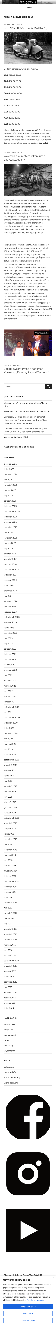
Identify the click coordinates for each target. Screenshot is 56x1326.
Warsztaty (8, 1045)
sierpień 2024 (10, 580)
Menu (29, 7)
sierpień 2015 (10, 971)
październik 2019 (11, 760)
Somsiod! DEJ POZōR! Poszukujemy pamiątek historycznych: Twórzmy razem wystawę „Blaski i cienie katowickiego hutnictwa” (26, 420)
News (6, 1040)
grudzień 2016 (10, 929)
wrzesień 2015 (10, 966)
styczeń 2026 (10, 501)
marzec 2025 (10, 543)
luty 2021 (8, 712)
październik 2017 (11, 881)
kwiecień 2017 (10, 913)
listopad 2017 (10, 876)
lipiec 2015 (9, 976)
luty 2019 (8, 797)
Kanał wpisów (10, 1072)
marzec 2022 (10, 686)
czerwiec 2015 (10, 982)
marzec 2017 (10, 918)
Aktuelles (8, 1030)
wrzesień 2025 (11, 517)
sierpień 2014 (10, 1003)
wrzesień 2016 (10, 934)
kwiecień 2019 (10, 786)
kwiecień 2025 (10, 538)
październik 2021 (11, 707)
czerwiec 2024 (10, 591)
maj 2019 (8, 781)
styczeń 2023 (10, 649)
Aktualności (9, 1024)
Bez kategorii (10, 1035)
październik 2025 (12, 511)
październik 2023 (12, 617)
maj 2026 (8, 480)
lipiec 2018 (9, 834)
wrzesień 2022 (10, 665)
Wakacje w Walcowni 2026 (16, 437)
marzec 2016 (10, 945)
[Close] (53, 1277)
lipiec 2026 (9, 469)
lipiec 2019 (9, 776)
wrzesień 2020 (11, 723)
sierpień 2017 (10, 892)
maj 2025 (8, 532)
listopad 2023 (10, 612)
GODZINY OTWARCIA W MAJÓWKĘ (25, 28)
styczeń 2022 (10, 696)
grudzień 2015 (10, 955)
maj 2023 (8, 638)
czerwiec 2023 (10, 633)
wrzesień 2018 (10, 823)
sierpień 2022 (10, 670)
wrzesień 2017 (10, 887)
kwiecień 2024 (10, 601)
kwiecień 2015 (10, 992)
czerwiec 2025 (10, 527)
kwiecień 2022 (10, 680)
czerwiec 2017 (10, 902)
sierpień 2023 (10, 622)
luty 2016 (8, 950)
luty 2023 (8, 643)
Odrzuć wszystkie (28, 1320)
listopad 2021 (10, 702)
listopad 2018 (10, 813)
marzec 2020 (10, 744)
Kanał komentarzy (12, 1077)
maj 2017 (8, 908)
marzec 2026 (10, 490)
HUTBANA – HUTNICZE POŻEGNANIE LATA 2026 (26, 411)
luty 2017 (8, 924)
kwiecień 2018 (10, 850)
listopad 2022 (10, 654)
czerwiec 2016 (10, 939)
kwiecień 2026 (10, 485)
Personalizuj (28, 1313)
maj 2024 (8, 596)
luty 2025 (8, 548)
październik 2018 (11, 818)
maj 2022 (8, 675)
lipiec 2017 (9, 897)
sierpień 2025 (10, 522)
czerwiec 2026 (10, 474)
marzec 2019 (10, 791)
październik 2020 (12, 717)
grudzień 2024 (10, 559)
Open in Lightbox (42, 333)
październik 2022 (12, 659)
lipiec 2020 (9, 728)
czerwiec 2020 (10, 733)
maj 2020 (8, 739)
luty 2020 (8, 749)
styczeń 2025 (10, 554)
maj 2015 (8, 987)
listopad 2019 (10, 754)
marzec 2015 (10, 998)
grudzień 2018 (10, 807)
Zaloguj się (9, 1067)
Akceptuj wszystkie (28, 1306)
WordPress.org (11, 1083)
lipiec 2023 (9, 628)
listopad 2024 (10, 564)
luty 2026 (8, 495)
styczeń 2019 (10, 802)
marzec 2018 (10, 855)
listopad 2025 (10, 506)
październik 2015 (11, 961)
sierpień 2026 (10, 464)
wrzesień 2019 (10, 765)
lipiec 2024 (9, 585)
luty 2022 (8, 691)
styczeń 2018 (10, 865)
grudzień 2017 (10, 871)
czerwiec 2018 (10, 839)
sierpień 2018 (10, 828)
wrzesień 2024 (11, 575)
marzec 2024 (10, 606)
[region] (28, 1301)
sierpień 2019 (10, 770)
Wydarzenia (9, 1051)
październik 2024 (12, 569)
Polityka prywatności (35, 1300)
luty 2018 (8, 860)
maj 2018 (8, 844)
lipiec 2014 (9, 1008)
